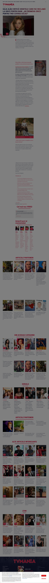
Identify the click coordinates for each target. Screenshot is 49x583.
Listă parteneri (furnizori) (24, 578)
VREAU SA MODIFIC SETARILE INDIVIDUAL (43, 578)
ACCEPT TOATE (43, 575)
